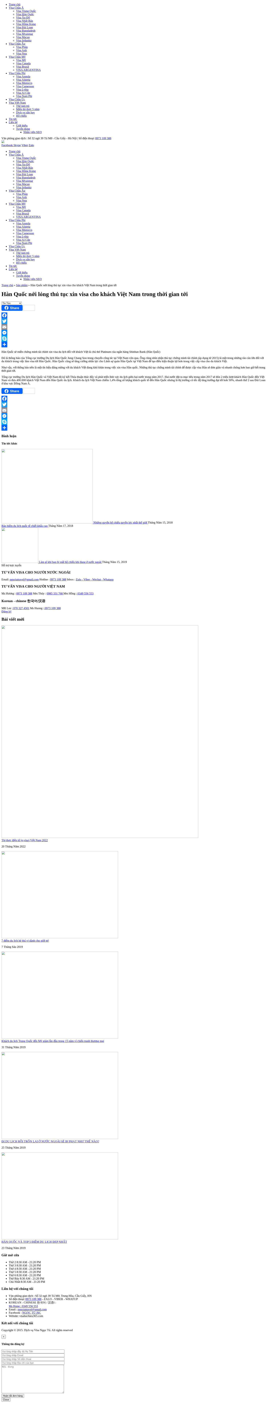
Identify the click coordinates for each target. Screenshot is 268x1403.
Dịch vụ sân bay (25, 112)
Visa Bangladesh (25, 30)
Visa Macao (23, 37)
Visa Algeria (23, 79)
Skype (17, 145)
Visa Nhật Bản (24, 20)
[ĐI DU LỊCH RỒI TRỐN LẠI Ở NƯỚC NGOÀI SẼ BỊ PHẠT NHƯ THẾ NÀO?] (59, 1138)
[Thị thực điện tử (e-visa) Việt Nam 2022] (99, 837)
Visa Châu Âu (17, 43)
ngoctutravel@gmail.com (24, 579)
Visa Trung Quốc (26, 11)
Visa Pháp (22, 47)
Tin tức (13, 119)
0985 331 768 (55, 593)
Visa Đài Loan (24, 27)
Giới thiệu (22, 125)
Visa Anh (21, 50)
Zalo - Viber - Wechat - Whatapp (95, 579)
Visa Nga (21, 53)
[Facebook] (134, 315)
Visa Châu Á (16, 7)
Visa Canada (23, 63)
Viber (25, 145)
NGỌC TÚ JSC (31, 1312)
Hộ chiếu (21, 115)
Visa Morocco (24, 83)
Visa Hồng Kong (26, 24)
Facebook (7, 145)
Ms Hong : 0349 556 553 (23, 1306)
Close (6, 1399)
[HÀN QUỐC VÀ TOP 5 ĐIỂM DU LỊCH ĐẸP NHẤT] (59, 1238)
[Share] (134, 344)
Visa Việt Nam (17, 102)
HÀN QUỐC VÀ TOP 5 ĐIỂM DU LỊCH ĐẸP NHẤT (34, 1241)
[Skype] (134, 339)
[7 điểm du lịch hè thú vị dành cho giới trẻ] (59, 937)
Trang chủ (14, 4)
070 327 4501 (21, 608)
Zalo (31, 145)
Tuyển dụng (23, 128)
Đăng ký (6, 611)
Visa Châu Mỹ (17, 56)
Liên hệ (13, 122)
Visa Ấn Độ (23, 17)
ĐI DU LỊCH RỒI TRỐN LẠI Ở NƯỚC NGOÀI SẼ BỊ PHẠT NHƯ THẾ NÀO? (50, 1141)
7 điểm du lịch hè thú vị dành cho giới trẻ (25, 940)
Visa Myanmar (24, 33)
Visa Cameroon (25, 86)
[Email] (134, 327)
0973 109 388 (103, 138)
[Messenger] (134, 333)
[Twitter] (134, 321)
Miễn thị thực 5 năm (27, 109)
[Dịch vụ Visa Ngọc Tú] (2, 141)
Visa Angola (23, 76)
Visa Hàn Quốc (25, 14)
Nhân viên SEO (32, 132)
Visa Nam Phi (24, 96)
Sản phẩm (22, 285)
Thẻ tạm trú (22, 105)
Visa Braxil (22, 66)
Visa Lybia (22, 89)
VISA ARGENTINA (28, 69)
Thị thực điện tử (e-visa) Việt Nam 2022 (24, 840)
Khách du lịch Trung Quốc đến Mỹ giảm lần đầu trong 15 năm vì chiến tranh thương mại (52, 1041)
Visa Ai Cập (23, 92)
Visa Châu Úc (17, 99)
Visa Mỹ (21, 60)
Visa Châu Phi (17, 73)
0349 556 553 (85, 593)
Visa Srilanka (23, 40)
